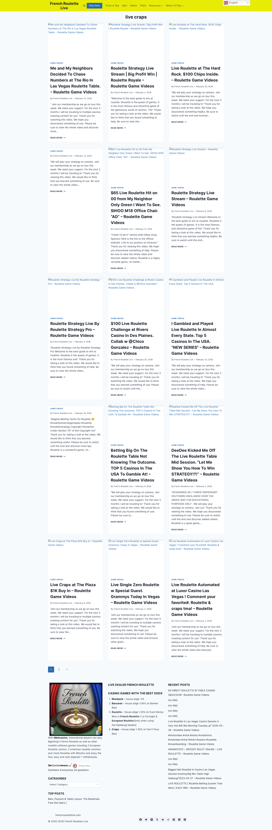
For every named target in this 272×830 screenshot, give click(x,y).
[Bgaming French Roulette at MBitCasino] (76, 709)
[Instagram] (151, 819)
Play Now (94, 5)
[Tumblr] (157, 819)
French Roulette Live (62, 98)
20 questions (81, 770)
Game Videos (56, 63)
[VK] (162, 819)
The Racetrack (91, 799)
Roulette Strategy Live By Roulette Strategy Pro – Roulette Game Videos (74, 329)
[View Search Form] (84, 5)
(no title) (173, 700)
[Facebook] (140, 819)
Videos (133, 5)
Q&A (124, 5)
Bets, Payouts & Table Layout (65, 799)
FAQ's (143, 5)
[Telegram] (168, 819)
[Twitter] (146, 819)
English (233, 2)
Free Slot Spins (56, 802)
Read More (57, 138)
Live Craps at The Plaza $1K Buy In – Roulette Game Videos (73, 590)
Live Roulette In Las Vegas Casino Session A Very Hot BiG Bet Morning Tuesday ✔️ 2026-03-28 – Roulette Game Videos (195, 725)
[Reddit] (179, 819)
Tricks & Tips (112, 5)
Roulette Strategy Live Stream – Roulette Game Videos (194, 198)
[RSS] (184, 819)
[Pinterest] (173, 819)
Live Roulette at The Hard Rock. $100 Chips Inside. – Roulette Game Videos (195, 74)
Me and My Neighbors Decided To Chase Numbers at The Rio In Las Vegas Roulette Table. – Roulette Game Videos (75, 80)
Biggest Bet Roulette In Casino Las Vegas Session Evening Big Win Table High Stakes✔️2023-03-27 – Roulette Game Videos (194, 774)
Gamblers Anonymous (60, 770)
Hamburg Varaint (126, 725)
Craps (115, 729)
